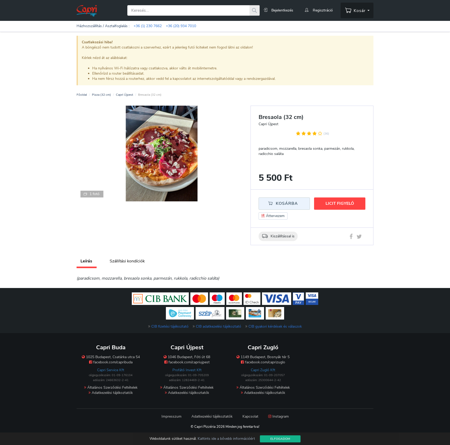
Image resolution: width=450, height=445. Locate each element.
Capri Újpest (124, 95)
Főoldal (82, 95)
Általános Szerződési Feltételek (112, 387)
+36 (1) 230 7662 (148, 25)
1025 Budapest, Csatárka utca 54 (112, 356)
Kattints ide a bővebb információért (226, 438)
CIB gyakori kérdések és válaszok (275, 326)
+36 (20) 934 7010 (181, 25)
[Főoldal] (87, 10)
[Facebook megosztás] (351, 237)
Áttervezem (275, 215)
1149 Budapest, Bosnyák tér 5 (265, 356)
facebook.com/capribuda (112, 362)
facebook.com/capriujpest (188, 362)
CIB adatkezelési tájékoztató (218, 326)
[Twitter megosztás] (359, 237)
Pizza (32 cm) (101, 95)
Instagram (280, 416)
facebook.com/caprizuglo (264, 362)
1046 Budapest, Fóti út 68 (188, 356)
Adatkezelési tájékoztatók (112, 392)
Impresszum (171, 416)
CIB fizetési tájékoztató (170, 326)
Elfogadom (280, 439)
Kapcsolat (250, 416)
